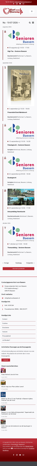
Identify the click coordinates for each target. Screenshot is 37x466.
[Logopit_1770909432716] (3, 392)
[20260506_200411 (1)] (3, 406)
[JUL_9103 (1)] (3, 368)
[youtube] (20, 3)
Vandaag (18, 263)
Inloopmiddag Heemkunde (16, 211)
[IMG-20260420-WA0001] (3, 420)
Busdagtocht (12, 178)
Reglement (22, 444)
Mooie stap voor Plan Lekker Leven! (12, 386)
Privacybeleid (14, 444)
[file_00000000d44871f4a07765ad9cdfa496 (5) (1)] (3, 380)
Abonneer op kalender (18, 268)
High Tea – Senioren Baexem (17, 51)
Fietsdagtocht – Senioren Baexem (19, 145)
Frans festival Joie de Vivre (9, 374)
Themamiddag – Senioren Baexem (19, 247)
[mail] (23, 3)
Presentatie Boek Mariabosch (17, 112)
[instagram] (17, 3)
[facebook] (13, 3)
